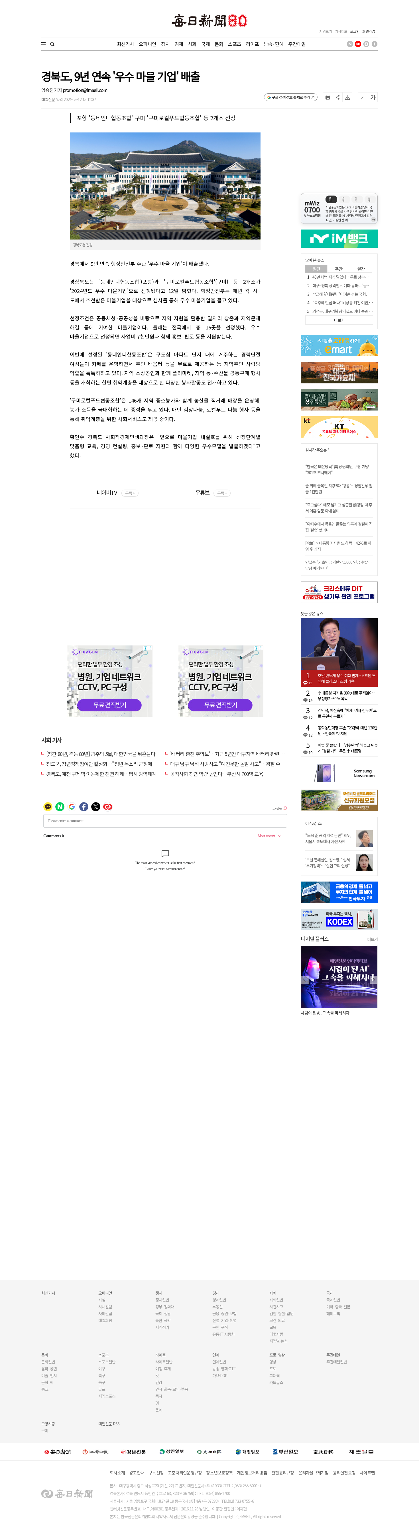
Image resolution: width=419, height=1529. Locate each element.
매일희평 (105, 1320)
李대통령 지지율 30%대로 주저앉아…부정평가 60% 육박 (347, 695)
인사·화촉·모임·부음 (171, 1389)
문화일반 (48, 1362)
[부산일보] (285, 1451)
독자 (158, 1396)
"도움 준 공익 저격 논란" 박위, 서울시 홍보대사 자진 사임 (328, 838)
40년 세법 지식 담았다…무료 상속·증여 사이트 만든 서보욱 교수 (361, 277)
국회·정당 (163, 1313)
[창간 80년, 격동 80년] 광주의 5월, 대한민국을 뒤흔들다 (100, 753)
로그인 (354, 31)
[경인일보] (172, 1451)
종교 (44, 1389)
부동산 (217, 1307)
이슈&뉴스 (313, 823)
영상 (272, 1362)
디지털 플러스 (314, 938)
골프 (101, 1389)
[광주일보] (209, 1451)
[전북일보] (323, 1451)
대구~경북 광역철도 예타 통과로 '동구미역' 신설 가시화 (354, 285)
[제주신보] (361, 1451)
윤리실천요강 (344, 1473)
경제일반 (219, 1300)
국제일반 (333, 1300)
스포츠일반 (106, 1362)
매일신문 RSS (108, 1424)
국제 (205, 43)
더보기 (372, 939)
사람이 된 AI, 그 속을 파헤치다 (325, 1013)
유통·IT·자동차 (223, 1334)
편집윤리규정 (282, 1473)
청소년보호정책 (219, 1473)
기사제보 (341, 31)
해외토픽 (333, 1313)
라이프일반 (163, 1362)
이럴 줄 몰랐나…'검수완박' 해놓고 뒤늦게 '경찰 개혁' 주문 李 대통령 (348, 748)
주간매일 (297, 43)
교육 (272, 1327)
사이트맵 (367, 1473)
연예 (215, 1355)
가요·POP (219, 1375)
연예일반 (219, 1362)
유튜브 (211, 492)
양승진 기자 (52, 89)
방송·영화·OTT (224, 1369)
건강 (158, 1382)
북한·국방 (163, 1320)
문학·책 (47, 1382)
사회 (192, 43)
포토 (272, 1369)
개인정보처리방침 (252, 1473)
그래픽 (274, 1375)
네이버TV (116, 492)
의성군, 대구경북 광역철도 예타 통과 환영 (344, 311)
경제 (178, 43)
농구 (101, 1382)
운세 (158, 1410)
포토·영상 (277, 1355)
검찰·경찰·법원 (281, 1313)
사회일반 (276, 1300)
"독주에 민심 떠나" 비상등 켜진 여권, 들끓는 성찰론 (351, 302)
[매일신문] (57, 1451)
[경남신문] (133, 1451)
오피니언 (147, 43)
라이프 (252, 43)
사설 (101, 1300)
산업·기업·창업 (224, 1320)
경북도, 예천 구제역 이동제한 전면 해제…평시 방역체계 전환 (106, 773)
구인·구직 (220, 1327)
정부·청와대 (164, 1307)
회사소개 (117, 1473)
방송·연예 (274, 43)
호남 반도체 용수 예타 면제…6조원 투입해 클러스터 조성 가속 (346, 678)
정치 (165, 43)
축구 (101, 1375)
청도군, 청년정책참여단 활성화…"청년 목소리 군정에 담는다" (107, 763)
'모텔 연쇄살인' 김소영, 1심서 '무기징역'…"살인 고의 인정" (327, 862)
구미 (44, 1431)
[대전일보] (247, 1451)
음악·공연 (49, 1369)
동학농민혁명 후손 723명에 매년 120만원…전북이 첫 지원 (347, 730)
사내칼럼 (105, 1307)
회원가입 (368, 31)
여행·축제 (163, 1369)
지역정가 (162, 1327)
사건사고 (276, 1307)
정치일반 (162, 1300)
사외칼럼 (105, 1313)
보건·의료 (277, 1320)
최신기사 (125, 43)
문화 (219, 43)
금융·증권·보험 (224, 1313)
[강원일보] (95, 1451)
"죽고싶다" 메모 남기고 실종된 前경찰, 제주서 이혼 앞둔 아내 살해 (338, 508)
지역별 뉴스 (278, 1341)
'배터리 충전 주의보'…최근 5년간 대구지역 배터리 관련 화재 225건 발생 (241, 753)
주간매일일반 (336, 1362)
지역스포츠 (106, 1396)
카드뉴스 (276, 1382)
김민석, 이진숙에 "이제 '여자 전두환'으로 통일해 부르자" (347, 713)
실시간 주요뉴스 (317, 450)
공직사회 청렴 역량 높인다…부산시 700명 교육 (216, 773)
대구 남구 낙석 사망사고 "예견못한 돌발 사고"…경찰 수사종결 (232, 763)
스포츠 (234, 43)
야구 (101, 1369)
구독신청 (156, 1473)
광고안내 (136, 1473)
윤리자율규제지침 (313, 1473)
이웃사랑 (276, 1334)
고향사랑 (48, 1424)
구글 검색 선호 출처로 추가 (291, 97)
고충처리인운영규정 (185, 1473)
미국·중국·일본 (338, 1307)
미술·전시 (49, 1375)
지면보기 (325, 31)
